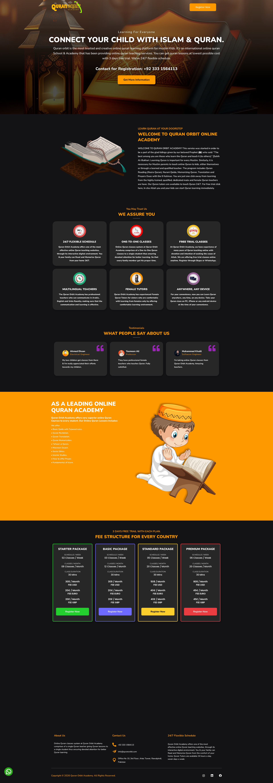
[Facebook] (220, 775)
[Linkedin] (212, 775)
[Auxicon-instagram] (203, 775)
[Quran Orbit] (66, 7)
